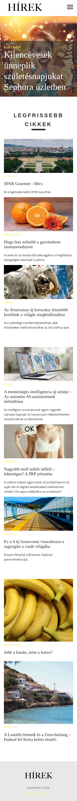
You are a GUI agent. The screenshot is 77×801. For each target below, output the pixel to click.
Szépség (11, 461)
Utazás (10, 176)
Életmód (12, 47)
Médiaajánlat (38, 793)
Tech (8, 302)
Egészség (12, 234)
